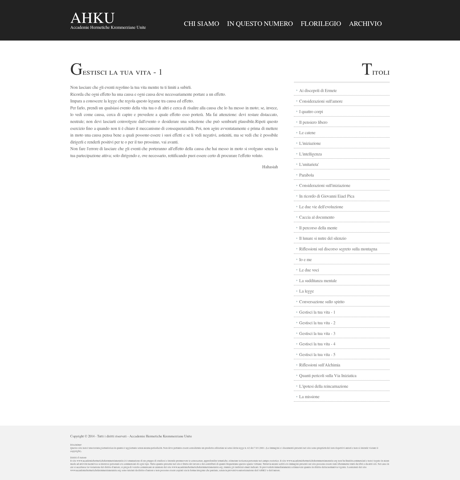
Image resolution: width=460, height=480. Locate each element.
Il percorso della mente (318, 227)
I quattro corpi (311, 111)
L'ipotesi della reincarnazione (323, 386)
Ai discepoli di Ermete (318, 90)
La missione (309, 396)
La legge (306, 291)
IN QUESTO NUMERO (260, 23)
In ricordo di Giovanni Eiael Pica (326, 196)
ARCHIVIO (365, 23)
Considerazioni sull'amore (321, 101)
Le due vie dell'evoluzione (321, 206)
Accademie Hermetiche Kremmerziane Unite (160, 436)
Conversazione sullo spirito (321, 301)
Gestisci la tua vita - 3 (317, 333)
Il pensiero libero (313, 122)
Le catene (307, 132)
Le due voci (309, 270)
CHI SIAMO (201, 23)
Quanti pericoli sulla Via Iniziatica (327, 375)
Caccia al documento (316, 217)
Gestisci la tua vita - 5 (317, 354)
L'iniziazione (310, 143)
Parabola (306, 175)
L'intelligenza (310, 154)
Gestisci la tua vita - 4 (317, 343)
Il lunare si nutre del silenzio (322, 238)
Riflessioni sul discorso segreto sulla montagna (338, 248)
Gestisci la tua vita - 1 (317, 312)
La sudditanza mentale (318, 280)
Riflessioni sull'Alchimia (319, 364)
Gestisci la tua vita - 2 (317, 322)
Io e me (305, 259)
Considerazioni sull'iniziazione (324, 185)
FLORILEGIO (321, 23)
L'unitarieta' (309, 164)
